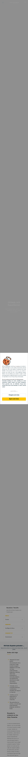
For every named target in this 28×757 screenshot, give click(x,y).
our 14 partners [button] (17, 366)
